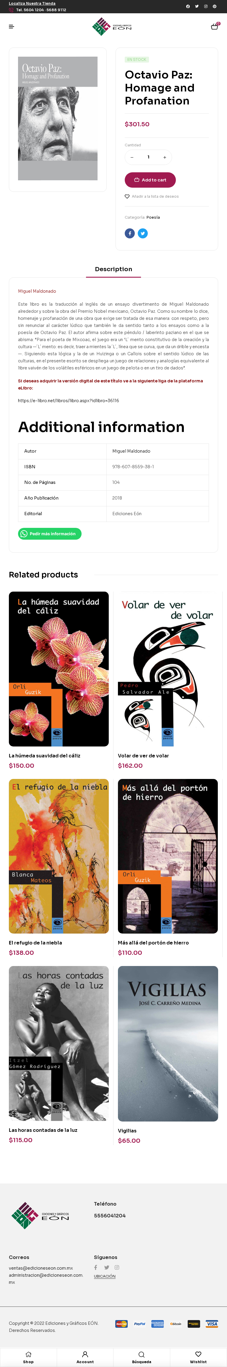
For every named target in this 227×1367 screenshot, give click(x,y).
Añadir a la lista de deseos (155, 196)
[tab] (113, 271)
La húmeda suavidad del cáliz (44, 756)
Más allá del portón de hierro (153, 943)
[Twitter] (196, 6)
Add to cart (154, 180)
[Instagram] (205, 6)
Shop (28, 1362)
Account (85, 1362)
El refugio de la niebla (35, 943)
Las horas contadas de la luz (43, 1130)
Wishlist (198, 1362)
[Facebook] (188, 6)
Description (113, 269)
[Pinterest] (214, 6)
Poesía (153, 217)
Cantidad (133, 145)
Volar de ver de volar (143, 756)
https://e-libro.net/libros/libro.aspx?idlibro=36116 (68, 400)
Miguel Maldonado (131, 451)
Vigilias (127, 1131)
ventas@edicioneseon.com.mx (41, 1268)
